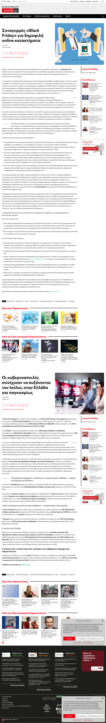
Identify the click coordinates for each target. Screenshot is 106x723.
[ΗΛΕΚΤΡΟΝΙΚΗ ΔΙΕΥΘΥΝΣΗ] (22, 53)
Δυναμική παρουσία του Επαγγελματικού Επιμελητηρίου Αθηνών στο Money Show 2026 (49, 328)
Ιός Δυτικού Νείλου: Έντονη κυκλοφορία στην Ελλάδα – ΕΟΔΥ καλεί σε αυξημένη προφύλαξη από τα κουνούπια (39, 675)
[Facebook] (101, 1)
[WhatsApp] (19, 53)
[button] (103, 698)
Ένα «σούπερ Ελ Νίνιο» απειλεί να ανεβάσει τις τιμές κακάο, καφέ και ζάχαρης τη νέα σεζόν (64, 674)
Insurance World (6, 47)
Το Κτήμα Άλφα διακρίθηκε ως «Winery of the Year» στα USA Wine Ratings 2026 (66, 668)
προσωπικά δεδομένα (60, 301)
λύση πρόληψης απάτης (37, 259)
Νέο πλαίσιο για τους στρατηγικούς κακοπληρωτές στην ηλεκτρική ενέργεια (12, 664)
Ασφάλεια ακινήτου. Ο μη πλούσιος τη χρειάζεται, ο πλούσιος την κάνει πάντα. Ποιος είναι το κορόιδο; (95, 118)
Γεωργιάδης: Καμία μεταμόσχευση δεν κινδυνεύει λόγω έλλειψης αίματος (38, 670)
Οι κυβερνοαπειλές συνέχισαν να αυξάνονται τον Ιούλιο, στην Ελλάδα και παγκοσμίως (10, 357)
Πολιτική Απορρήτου (88, 720)
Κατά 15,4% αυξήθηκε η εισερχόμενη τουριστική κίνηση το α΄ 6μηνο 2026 (12, 668)
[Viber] (15, 53)
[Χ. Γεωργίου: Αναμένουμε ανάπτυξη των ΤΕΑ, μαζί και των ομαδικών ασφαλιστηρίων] (85, 128)
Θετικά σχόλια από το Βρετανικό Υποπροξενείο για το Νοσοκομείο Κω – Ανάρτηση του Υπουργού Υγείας (38, 665)
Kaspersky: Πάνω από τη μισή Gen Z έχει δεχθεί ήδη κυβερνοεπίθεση (30, 356)
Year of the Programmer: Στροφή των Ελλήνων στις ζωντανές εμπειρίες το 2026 (10, 328)
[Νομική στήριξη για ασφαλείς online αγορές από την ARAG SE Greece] (69, 317)
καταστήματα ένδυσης (46, 301)
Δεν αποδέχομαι (81, 716)
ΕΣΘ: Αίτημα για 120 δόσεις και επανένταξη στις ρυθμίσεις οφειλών (11, 679)
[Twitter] (7, 53)
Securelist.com (55, 291)
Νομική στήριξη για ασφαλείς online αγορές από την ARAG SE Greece (69, 327)
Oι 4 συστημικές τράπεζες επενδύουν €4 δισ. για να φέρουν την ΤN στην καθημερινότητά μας (49, 357)
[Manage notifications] (3, 720)
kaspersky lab (19, 301)
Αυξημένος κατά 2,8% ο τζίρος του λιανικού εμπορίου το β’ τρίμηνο (11, 659)
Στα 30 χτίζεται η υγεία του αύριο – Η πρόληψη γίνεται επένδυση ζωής (96, 109)
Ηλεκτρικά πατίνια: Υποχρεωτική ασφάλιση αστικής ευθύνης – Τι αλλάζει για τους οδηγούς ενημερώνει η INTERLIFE (96, 99)
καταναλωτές (34, 301)
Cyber (58, 61)
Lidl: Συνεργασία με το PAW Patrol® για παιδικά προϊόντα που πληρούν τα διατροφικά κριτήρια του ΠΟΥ (65, 680)
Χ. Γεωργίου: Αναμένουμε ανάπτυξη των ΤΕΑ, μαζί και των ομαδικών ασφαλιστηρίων (95, 129)
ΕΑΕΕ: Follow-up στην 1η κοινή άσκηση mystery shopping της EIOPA (30, 327)
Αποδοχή (69, 716)
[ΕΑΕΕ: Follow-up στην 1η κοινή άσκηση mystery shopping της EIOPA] (30, 317)
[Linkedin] (103, 1)
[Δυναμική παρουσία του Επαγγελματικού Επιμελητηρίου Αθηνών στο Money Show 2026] (49, 317)
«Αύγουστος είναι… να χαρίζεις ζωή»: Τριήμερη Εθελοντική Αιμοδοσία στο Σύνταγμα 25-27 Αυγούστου (95, 87)
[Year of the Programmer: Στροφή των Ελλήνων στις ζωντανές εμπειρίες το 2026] (10, 317)
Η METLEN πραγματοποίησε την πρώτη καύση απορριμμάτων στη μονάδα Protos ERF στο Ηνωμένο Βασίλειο (13, 674)
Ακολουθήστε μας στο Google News (13, 57)
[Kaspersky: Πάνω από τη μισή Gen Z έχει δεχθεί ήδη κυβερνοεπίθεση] (30, 346)
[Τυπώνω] (26, 53)
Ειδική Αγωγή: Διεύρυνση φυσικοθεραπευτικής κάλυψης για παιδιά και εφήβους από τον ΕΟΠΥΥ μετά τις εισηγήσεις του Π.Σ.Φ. (39, 682)
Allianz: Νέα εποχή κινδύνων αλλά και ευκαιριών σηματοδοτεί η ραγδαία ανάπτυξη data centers (69, 357)
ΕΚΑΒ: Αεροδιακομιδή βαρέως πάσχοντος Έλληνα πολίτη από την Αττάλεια (39, 659)
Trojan (27, 301)
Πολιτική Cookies (77, 720)
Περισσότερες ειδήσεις (17, 685)
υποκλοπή (71, 301)
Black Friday (10, 301)
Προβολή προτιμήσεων (96, 716)
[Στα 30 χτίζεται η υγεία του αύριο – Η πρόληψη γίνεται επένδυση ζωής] (85, 109)
